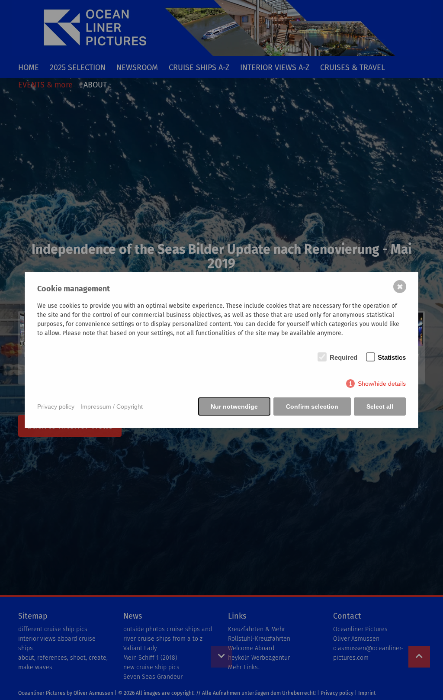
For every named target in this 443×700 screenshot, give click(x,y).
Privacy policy (55, 406)
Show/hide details (382, 383)
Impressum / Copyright (111, 406)
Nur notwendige (234, 406)
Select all (379, 406)
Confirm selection (312, 406)
